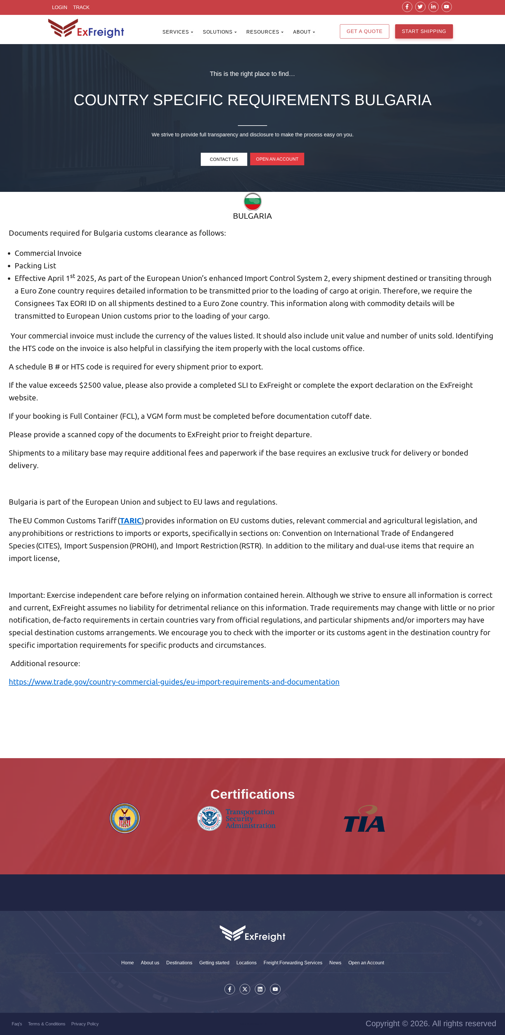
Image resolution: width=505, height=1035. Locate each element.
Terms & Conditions (46, 1023)
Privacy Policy (85, 1023)
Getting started (214, 962)
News (335, 962)
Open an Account (366, 962)
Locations (246, 962)
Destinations (179, 962)
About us (150, 962)
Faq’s (17, 1023)
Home (127, 962)
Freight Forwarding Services (293, 962)
